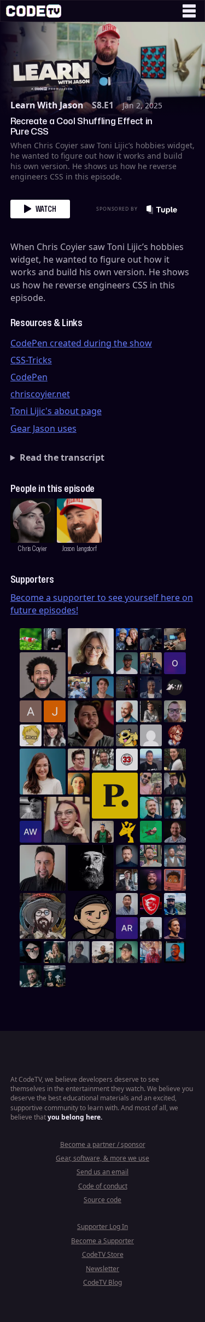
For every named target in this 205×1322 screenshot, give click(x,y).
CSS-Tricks (31, 360)
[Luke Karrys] (175, 904)
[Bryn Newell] (55, 952)
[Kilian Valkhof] (127, 687)
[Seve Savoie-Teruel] (31, 976)
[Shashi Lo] (127, 904)
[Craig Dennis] (103, 759)
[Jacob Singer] (55, 976)
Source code (102, 1199)
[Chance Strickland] (103, 952)
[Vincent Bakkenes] (175, 832)
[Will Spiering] (31, 808)
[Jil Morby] (151, 735)
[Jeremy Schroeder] (175, 687)
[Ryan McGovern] (175, 711)
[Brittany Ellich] (43, 772)
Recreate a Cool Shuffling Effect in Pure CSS (81, 125)
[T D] (31, 639)
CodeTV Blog (102, 1282)
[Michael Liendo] (151, 832)
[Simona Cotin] (91, 651)
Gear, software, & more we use (102, 1158)
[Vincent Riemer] (127, 856)
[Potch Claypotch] (127, 832)
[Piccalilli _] (115, 796)
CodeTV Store (103, 1254)
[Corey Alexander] (175, 735)
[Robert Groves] (43, 868)
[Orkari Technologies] (175, 663)
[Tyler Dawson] (151, 856)
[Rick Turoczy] (91, 868)
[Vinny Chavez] (91, 916)
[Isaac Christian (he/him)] (151, 880)
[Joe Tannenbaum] (127, 711)
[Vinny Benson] (43, 916)
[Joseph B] (55, 711)
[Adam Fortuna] (175, 808)
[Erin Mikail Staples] (67, 820)
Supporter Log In (102, 1226)
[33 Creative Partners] (127, 759)
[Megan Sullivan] (175, 759)
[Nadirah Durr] (151, 687)
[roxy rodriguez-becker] (55, 735)
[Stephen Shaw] (175, 856)
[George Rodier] (175, 784)
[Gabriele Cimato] (151, 784)
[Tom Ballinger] (79, 952)
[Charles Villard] (91, 723)
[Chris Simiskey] (127, 735)
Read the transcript (62, 457)
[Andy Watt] (31, 832)
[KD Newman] (151, 904)
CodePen (29, 377)
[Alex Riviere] (103, 832)
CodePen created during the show (81, 343)
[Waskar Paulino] (43, 675)
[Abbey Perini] (31, 711)
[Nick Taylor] (151, 759)
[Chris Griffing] (79, 784)
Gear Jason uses (43, 428)
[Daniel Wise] (127, 639)
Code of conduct (102, 1186)
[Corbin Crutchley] (79, 759)
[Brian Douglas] (151, 639)
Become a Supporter (102, 1240)
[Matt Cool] (175, 639)
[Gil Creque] (175, 880)
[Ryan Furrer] (127, 952)
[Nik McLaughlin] (151, 711)
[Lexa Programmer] (31, 952)
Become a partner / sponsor (102, 1144)
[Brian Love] (55, 639)
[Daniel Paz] (79, 687)
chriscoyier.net (40, 394)
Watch (46, 209)
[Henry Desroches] (151, 928)
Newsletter (102, 1268)
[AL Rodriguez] (127, 928)
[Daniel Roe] (175, 928)
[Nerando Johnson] (175, 952)
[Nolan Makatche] (103, 687)
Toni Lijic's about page (56, 411)
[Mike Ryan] (151, 808)
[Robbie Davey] (151, 952)
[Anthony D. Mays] (127, 663)
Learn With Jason (46, 105)
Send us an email (102, 1171)
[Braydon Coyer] (127, 880)
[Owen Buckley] (31, 735)
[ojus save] (151, 663)
